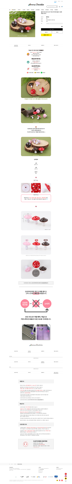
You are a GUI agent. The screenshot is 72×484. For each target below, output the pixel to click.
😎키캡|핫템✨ (14, 9)
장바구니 (46, 32)
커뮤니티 (59, 1)
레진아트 (28, 9)
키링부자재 (32, 9)
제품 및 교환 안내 (56, 45)
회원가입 (55, 1)
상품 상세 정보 (16, 45)
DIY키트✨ (19, 9)
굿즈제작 (24, 9)
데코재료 (42, 9)
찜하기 (57, 32)
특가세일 (51, 9)
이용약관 (15, 464)
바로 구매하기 (52, 29)
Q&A (62, 1)
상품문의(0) (42, 45)
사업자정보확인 (28, 469)
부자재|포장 (47, 9)
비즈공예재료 (38, 9)
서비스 (12, 464)
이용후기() (29, 45)
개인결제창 (56, 9)
